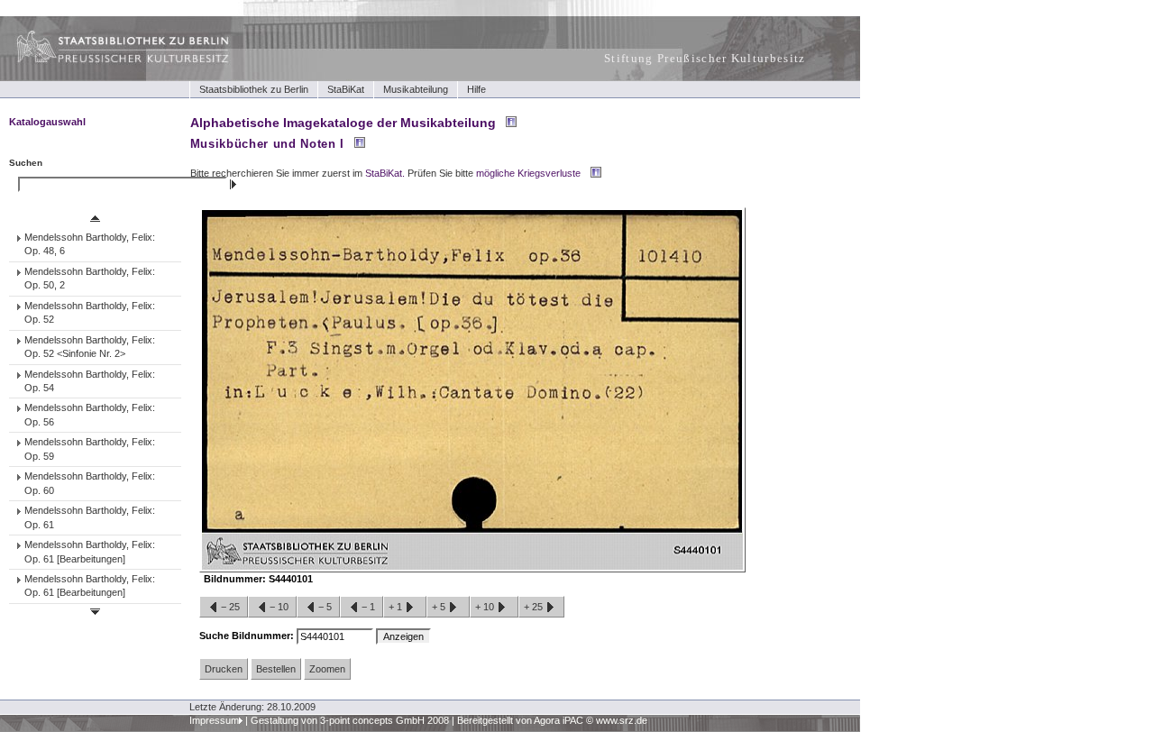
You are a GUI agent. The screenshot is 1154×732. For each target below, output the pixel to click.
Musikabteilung (415, 89)
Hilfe (476, 89)
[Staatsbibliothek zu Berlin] (106, 60)
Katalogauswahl (47, 121)
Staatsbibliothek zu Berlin (253, 89)
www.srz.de (621, 720)
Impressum (214, 720)
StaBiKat (345, 89)
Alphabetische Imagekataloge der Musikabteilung (343, 122)
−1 (368, 606)
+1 (397, 606)
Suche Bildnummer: (248, 635)
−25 (230, 606)
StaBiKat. (385, 173)
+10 (486, 606)
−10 (279, 606)
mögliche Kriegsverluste (528, 173)
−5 (325, 606)
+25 (534, 606)
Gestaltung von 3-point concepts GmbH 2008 (350, 720)
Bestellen (276, 668)
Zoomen (327, 668)
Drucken (224, 668)
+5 (440, 606)
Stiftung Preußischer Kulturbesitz (705, 58)
